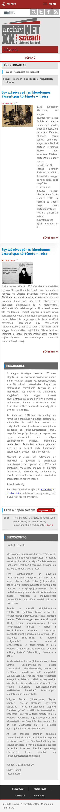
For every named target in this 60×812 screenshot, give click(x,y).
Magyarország (46, 78)
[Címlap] (21, 42)
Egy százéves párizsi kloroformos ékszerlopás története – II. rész (26, 94)
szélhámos (8, 82)
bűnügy (6, 78)
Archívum (39, 795)
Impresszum (39, 788)
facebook (48, 12)
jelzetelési (46, 489)
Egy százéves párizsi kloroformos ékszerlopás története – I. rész (26, 252)
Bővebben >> (50, 237)
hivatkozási (13, 493)
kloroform (17, 78)
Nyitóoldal (18, 788)
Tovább (50, 525)
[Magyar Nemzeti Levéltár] (9, 15)
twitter (41, 12)
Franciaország (31, 78)
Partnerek (19, 795)
